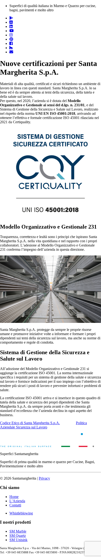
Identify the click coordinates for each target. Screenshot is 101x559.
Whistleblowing (21, 513)
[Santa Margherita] (47, 446)
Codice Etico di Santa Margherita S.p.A (30, 423)
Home (14, 497)
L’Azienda (17, 501)
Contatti (15, 505)
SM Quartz (17, 536)
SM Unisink (18, 540)
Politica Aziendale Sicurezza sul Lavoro (43, 425)
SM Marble (17, 531)
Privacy (44, 478)
